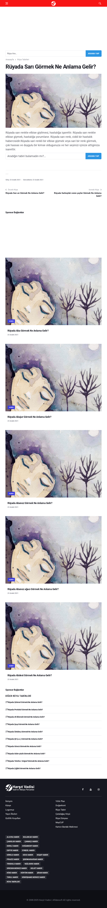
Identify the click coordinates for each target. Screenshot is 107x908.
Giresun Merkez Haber (17, 868)
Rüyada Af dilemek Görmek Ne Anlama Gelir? (26, 717)
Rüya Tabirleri (23, 59)
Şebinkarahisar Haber (33, 859)
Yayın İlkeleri (11, 814)
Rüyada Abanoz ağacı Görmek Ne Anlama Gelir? (33, 589)
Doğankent (61, 805)
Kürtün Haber (27, 873)
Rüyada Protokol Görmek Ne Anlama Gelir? (25, 709)
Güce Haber (28, 855)
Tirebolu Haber (14, 864)
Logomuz (9, 810)
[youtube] (91, 789)
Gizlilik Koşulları (12, 818)
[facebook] (83, 789)
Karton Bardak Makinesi (67, 827)
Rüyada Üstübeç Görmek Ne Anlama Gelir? (25, 732)
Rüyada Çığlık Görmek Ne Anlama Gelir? (24, 768)
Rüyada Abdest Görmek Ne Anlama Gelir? (30, 675)
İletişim (8, 801)
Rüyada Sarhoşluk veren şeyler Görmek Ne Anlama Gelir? (77, 194)
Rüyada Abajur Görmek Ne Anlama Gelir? (29, 416)
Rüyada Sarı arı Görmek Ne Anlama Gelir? (25, 193)
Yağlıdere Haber (32, 864)
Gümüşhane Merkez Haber (33, 877)
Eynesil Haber (28, 850)
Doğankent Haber (30, 846)
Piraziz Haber (13, 859)
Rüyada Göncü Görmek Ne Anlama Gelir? (24, 746)
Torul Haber (12, 877)
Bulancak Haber (30, 837)
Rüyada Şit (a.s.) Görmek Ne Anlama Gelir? (25, 739)
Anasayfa (10, 59)
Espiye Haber (12, 850)
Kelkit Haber (36, 868)
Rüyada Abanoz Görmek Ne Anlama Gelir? (30, 503)
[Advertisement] (53, 27)
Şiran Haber (42, 873)
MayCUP (60, 822)
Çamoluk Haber (14, 841)
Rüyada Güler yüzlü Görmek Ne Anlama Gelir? (26, 753)
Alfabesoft (57, 900)
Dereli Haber (12, 846)
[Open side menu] (6, 3)
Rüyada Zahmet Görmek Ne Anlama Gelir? (24, 702)
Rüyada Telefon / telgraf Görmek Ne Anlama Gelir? (28, 761)
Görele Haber (13, 855)
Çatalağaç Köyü (63, 814)
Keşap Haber (42, 855)
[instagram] (99, 789)
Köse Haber (12, 873)
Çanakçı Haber (31, 841)
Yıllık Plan (60, 801)
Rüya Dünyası (62, 818)
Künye (8, 805)
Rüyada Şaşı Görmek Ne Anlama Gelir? (23, 724)
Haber (11, 321)
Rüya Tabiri (61, 810)
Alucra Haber (13, 837)
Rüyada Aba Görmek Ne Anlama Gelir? (28, 330)
